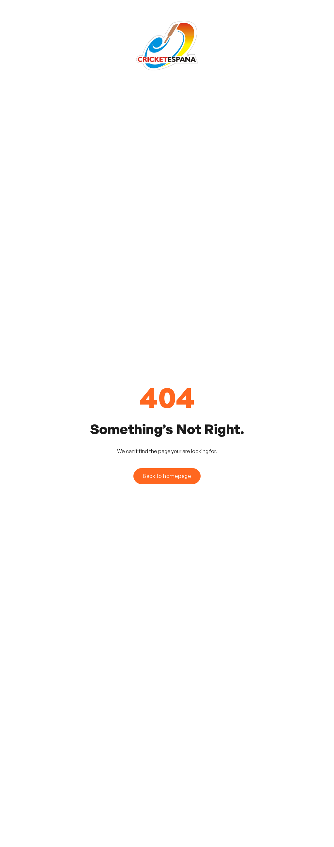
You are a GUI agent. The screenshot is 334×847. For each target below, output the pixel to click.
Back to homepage (167, 476)
